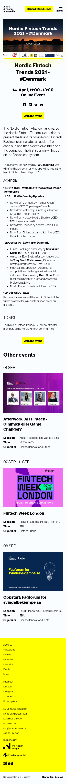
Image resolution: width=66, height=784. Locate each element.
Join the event (33, 116)
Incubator (8, 664)
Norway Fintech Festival (39, 9)
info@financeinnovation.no (16, 728)
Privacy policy (10, 701)
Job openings (9, 696)
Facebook (8, 681)
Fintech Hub (9, 659)
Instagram (8, 691)
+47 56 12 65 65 (11, 733)
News (6, 674)
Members (8, 654)
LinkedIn (7, 686)
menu (60, 10)
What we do (9, 649)
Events (6, 669)
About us (7, 644)
